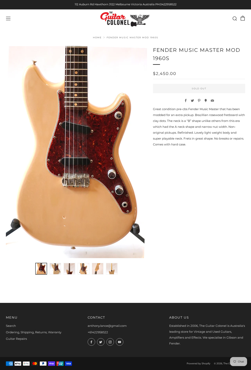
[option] (76, 152)
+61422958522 (98, 332)
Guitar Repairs (16, 339)
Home (97, 37)
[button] (41, 269)
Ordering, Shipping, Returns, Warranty (33, 332)
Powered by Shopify (198, 363)
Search (11, 326)
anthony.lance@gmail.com (107, 326)
